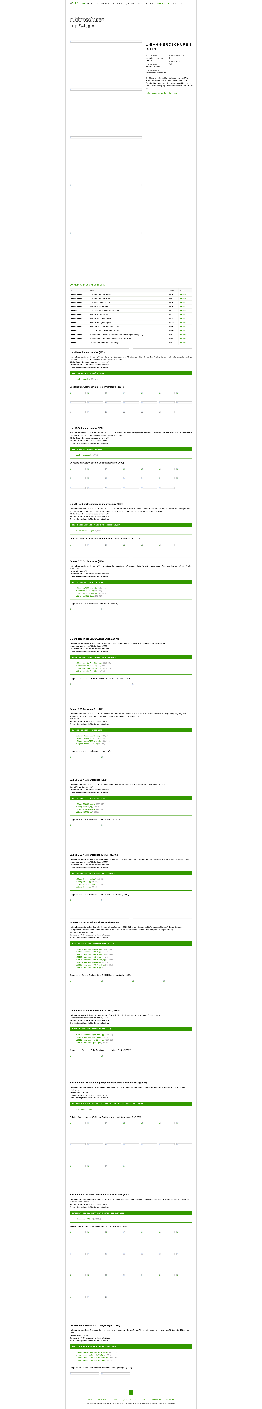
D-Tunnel (117, 4)
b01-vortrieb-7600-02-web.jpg (91, 593)
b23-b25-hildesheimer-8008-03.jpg (92, 962)
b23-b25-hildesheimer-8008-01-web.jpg (94, 949)
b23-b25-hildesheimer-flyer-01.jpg (92, 1037)
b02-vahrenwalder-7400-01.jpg (90, 666)
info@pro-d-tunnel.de (149, 1403)
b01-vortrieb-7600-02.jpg (89, 596)
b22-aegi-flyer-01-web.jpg (89, 879)
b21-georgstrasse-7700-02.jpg (90, 744)
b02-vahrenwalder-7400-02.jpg (90, 671)
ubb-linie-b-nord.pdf (87, 379)
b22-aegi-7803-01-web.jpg (90, 804)
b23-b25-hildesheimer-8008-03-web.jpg (94, 960)
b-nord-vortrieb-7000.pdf (88, 531)
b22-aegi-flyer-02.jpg (87, 887)
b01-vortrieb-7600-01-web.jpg (91, 588)
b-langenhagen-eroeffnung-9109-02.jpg (94, 1360)
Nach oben (131, 1392)
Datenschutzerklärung (167, 1403)
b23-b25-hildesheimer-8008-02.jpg (92, 957)
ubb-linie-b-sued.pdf (87, 455)
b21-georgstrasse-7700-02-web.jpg (93, 741)
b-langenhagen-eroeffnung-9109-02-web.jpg (96, 1357)
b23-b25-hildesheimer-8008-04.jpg (92, 967)
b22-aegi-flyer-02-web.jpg (89, 884)
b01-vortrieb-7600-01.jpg (89, 591)
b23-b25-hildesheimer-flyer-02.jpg (92, 1043)
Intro (90, 4)
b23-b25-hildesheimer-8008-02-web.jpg (94, 954)
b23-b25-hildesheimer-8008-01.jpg (92, 952)
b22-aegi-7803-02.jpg (87, 812)
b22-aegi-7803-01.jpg (87, 807)
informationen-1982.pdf (88, 1219)
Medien (150, 4)
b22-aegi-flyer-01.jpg (87, 882)
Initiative (178, 4)
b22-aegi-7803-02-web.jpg (90, 809)
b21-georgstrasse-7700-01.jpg (91, 738)
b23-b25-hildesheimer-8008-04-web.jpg (94, 965)
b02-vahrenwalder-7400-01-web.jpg (93, 663)
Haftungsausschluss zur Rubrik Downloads (161, 93)
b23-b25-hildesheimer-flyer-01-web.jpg (94, 1035)
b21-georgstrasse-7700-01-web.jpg (93, 736)
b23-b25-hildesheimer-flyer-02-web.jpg (94, 1040)
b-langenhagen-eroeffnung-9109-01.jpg (94, 1355)
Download (183, 294)
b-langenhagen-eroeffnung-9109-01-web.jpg (96, 1352)
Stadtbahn (103, 4)
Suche (191, 3)
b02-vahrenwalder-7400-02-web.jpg (93, 668)
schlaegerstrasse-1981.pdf (89, 1109)
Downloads (163, 4)
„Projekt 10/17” (134, 4)
